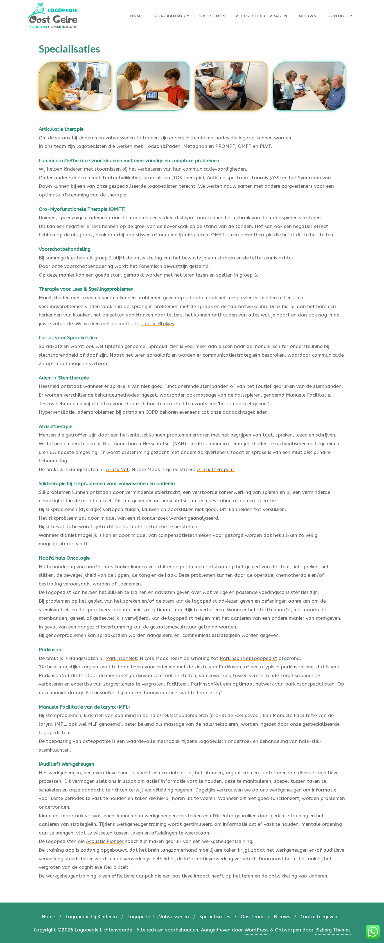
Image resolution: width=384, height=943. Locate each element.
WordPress (256, 930)
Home (48, 916)
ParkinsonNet (121, 658)
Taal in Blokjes (157, 323)
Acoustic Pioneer (105, 841)
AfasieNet (117, 469)
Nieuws (282, 916)
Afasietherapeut (215, 469)
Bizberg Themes (333, 930)
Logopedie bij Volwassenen (158, 916)
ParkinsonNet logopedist (248, 658)
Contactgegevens (320, 916)
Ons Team (252, 916)
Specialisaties (214, 916)
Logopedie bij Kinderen (91, 916)
